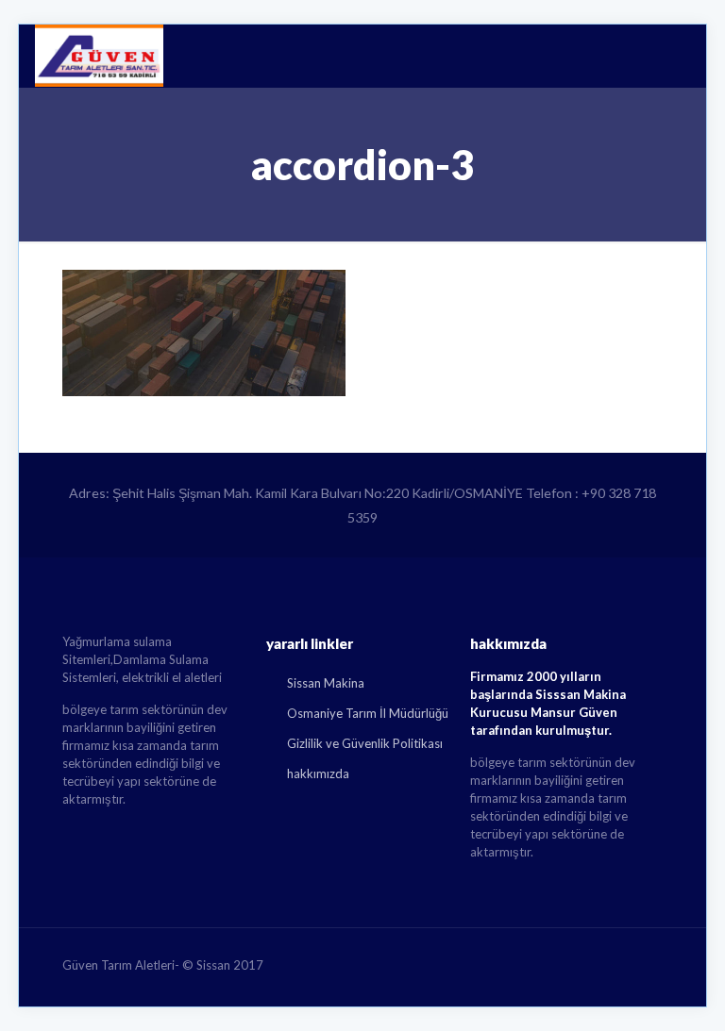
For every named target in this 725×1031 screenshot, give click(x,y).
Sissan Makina (325, 682)
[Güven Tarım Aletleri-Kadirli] (99, 56)
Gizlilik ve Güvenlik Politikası (365, 743)
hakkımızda (318, 773)
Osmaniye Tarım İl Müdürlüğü (367, 713)
